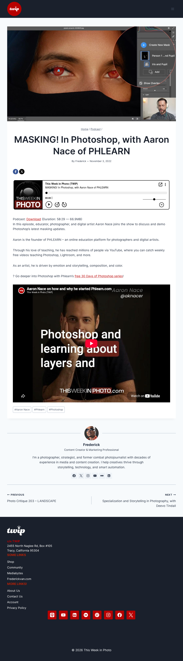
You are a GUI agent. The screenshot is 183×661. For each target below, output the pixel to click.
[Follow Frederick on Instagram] (88, 476)
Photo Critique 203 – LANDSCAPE (31, 498)
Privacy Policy (16, 608)
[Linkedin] (74, 615)
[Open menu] (172, 9)
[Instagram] (108, 615)
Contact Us (15, 596)
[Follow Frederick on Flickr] (102, 476)
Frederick (80, 161)
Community (15, 567)
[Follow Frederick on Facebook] (74, 476)
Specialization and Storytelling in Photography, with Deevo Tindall (139, 500)
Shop (10, 561)
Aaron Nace (22, 409)
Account (12, 602)
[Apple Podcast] (52, 615)
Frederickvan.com (19, 579)
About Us (13, 590)
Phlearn (39, 409)
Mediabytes (15, 573)
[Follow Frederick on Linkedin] (109, 476)
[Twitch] (97, 615)
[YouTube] (63, 615)
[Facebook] (15, 171)
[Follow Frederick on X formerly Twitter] (81, 476)
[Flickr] (85, 615)
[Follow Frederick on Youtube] (95, 476)
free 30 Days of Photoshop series (99, 276)
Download (33, 219)
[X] (21, 171)
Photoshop (56, 409)
